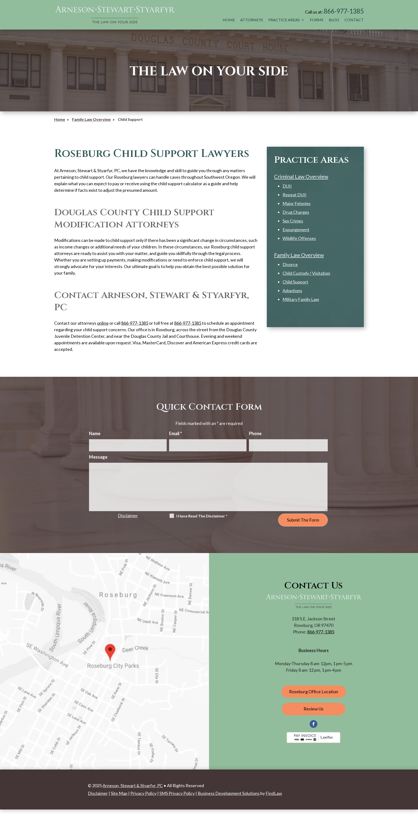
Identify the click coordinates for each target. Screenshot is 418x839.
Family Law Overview (299, 255)
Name (94, 433)
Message (98, 457)
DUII (287, 186)
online (103, 323)
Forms (316, 19)
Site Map (119, 793)
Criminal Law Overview (301, 176)
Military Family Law (301, 299)
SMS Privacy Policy (177, 793)
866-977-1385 (344, 11)
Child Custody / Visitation (306, 273)
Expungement (296, 229)
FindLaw (274, 793)
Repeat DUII (294, 194)
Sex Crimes (293, 220)
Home (229, 19)
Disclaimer (128, 515)
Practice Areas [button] (284, 19)
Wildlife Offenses (299, 238)
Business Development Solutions (229, 793)
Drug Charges (296, 212)
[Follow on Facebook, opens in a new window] (313, 724)
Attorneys (251, 19)
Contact (354, 19)
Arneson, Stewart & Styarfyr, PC (133, 785)
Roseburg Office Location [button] (313, 691)
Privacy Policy (143, 793)
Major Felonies (297, 203)
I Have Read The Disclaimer (201, 516)
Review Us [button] (313, 708)
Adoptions (292, 290)
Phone (255, 433)
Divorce (290, 264)
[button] (413, 804)
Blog (334, 19)
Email (175, 433)
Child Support (295, 282)
